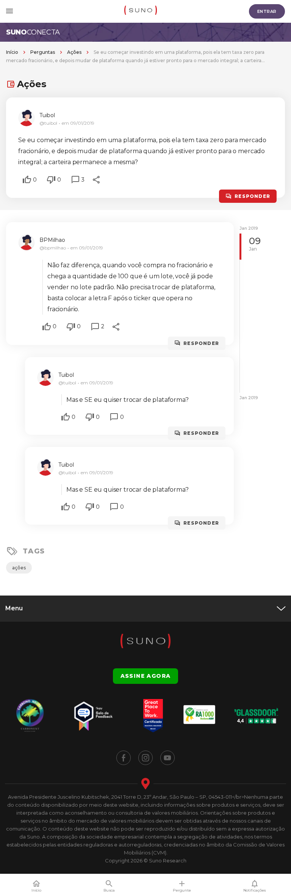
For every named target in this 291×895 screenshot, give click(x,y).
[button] (26, 179)
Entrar (267, 11)
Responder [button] (252, 196)
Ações (74, 52)
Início (12, 52)
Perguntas (42, 52)
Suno (33, 32)
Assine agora (145, 675)
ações (19, 568)
